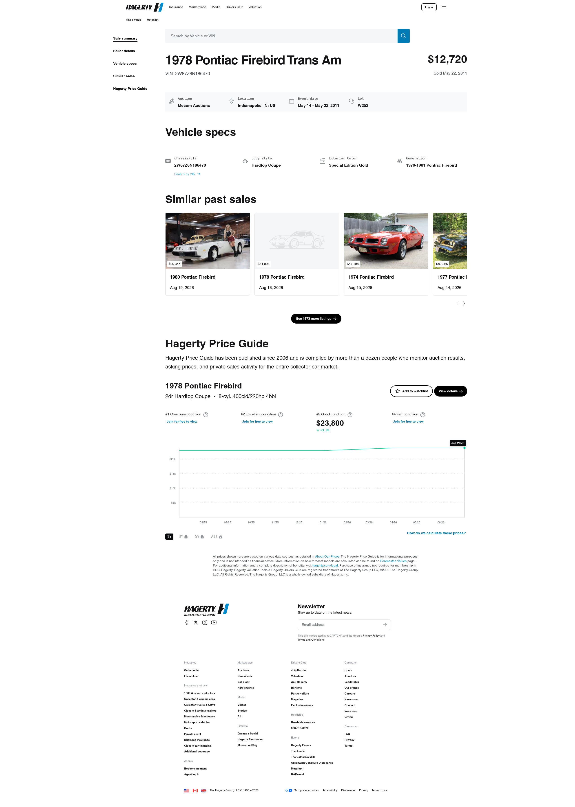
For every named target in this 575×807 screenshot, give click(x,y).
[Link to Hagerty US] (186, 790)
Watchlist (152, 19)
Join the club (299, 670)
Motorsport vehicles (197, 722)
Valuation (297, 676)
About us (350, 676)
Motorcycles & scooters (199, 716)
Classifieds (245, 676)
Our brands (352, 687)
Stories (242, 710)
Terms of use (379, 790)
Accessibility (330, 790)
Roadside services (303, 722)
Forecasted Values (393, 561)
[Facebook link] (186, 622)
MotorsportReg (247, 745)
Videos (242, 704)
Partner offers (300, 693)
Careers (350, 693)
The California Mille (303, 756)
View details (448, 391)
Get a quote (191, 670)
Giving (349, 716)
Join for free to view (182, 421)
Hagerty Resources (250, 739)
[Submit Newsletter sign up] (385, 625)
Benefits (296, 687)
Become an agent (195, 768)
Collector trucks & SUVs (199, 704)
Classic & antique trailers (200, 710)
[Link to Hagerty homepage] (206, 610)
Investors (351, 711)
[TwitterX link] (195, 622)
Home (348, 670)
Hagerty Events (301, 745)
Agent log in (191, 774)
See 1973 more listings (313, 318)
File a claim (191, 676)
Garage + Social (248, 733)
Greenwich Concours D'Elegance (312, 762)
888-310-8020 (300, 728)
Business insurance (197, 739)
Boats (188, 728)
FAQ (347, 733)
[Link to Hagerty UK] (203, 790)
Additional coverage (197, 751)
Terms (349, 745)
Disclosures (348, 790)
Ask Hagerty (299, 681)
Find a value (133, 19)
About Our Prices (327, 556)
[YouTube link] (213, 622)
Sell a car (244, 681)
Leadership (352, 681)
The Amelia (298, 751)
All (239, 716)
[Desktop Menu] (444, 7)
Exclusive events (302, 705)
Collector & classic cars (199, 698)
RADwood (297, 774)
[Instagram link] (204, 622)
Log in (429, 7)
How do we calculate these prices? (436, 533)
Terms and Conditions (311, 639)
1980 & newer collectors (199, 693)
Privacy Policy (371, 635)
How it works (246, 687)
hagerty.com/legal (325, 565)
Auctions (243, 670)
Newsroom (351, 699)
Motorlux (296, 768)
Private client (192, 733)
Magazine (297, 699)
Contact (350, 705)
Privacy (349, 739)
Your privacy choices (306, 790)
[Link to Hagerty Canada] (195, 790)
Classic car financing (197, 745)
